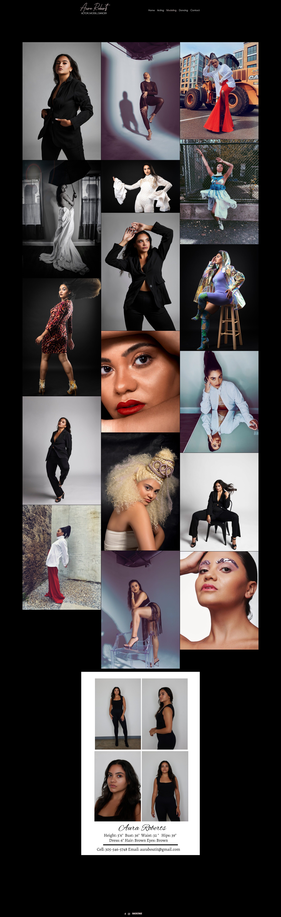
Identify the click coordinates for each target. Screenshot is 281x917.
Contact (195, 11)
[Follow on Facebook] (125, 914)
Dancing (183, 11)
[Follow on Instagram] (129, 914)
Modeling (171, 11)
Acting (160, 11)
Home (151, 11)
